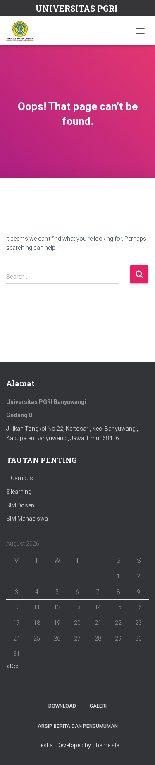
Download (62, 706)
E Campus (19, 478)
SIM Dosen (20, 505)
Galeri (98, 706)
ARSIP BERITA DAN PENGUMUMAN (78, 726)
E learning (18, 491)
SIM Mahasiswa (27, 518)
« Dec (13, 666)
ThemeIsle (105, 745)
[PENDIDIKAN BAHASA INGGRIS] (23, 31)
